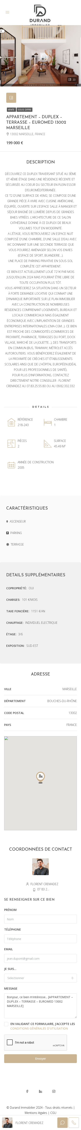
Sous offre (24, 109)
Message (10, 988)
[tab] (11, 98)
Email (8, 949)
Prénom (10, 910)
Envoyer (40, 1059)
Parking (16, 533)
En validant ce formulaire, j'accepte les (42, 1026)
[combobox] (40, 978)
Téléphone (12, 929)
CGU (53, 1113)
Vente (11, 109)
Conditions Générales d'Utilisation (39, 1028)
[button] (40, 777)
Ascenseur (18, 521)
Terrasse (17, 544)
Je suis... (10, 969)
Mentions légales (36, 1113)
